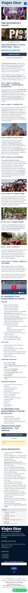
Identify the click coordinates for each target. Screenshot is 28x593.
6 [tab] (16, 42)
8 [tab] (19, 42)
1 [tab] (8, 42)
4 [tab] (13, 42)
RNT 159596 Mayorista (8, 585)
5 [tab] (14, 42)
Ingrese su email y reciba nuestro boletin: (14, 561)
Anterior (3, 34)
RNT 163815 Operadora (19, 585)
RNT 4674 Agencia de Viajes (13, 584)
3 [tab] (11, 42)
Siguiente (25, 34)
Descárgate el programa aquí (10, 50)
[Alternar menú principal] (25, 3)
